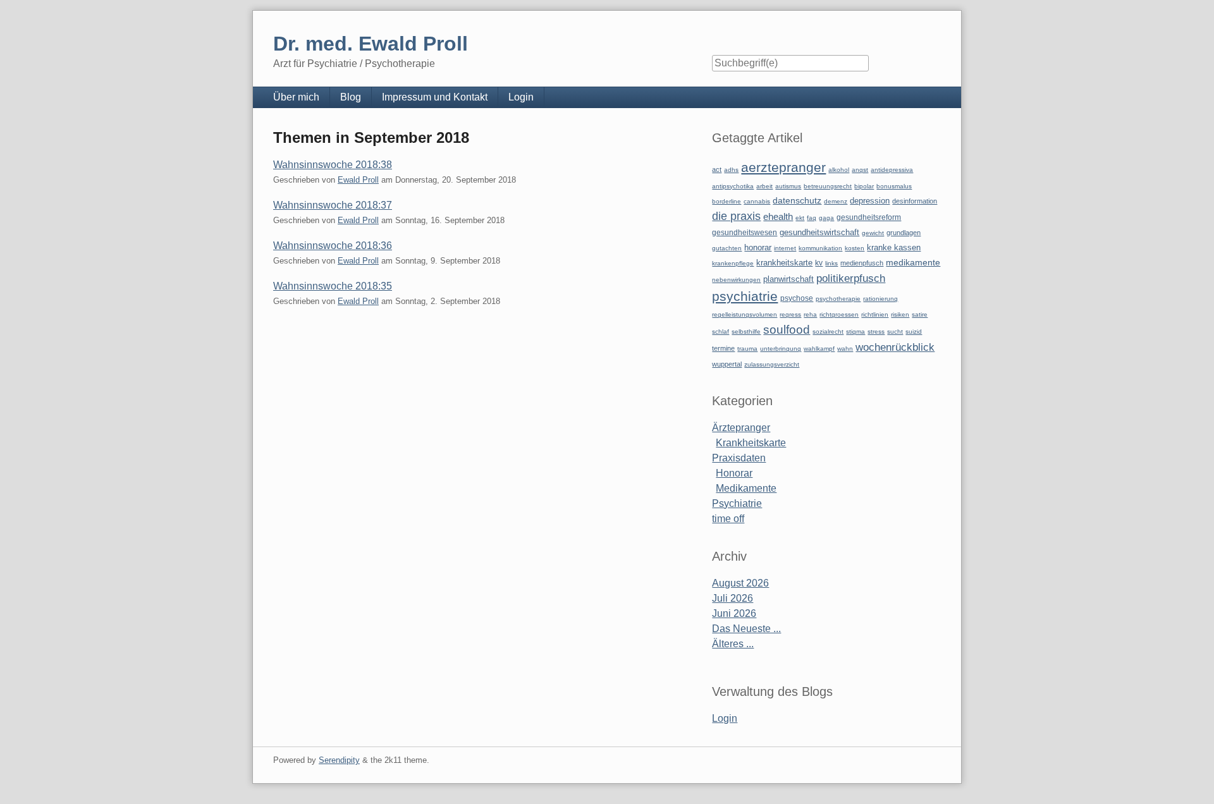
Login (521, 97)
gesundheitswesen (744, 232)
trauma (747, 348)
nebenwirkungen (736, 279)
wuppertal (727, 364)
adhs (731, 169)
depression (870, 200)
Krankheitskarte (751, 442)
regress (790, 314)
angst (860, 169)
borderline (726, 201)
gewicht (873, 232)
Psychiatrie (737, 503)
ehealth (778, 217)
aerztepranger (783, 167)
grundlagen (903, 232)
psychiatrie (745, 296)
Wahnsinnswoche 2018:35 (332, 286)
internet (785, 248)
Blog (350, 97)
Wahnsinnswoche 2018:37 (332, 205)
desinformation (914, 201)
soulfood (786, 329)
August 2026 (740, 583)
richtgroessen (839, 314)
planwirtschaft (788, 279)
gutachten (727, 248)
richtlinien (874, 314)
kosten (854, 248)
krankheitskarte (784, 262)
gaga (826, 217)
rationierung (880, 298)
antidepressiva (892, 169)
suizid (913, 331)
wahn (845, 348)
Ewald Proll (358, 180)
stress (876, 331)
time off (728, 518)
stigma (855, 331)
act (716, 169)
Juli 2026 (732, 598)
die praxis (736, 216)
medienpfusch (861, 263)
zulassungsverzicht (771, 364)
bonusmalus (894, 186)
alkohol (838, 169)
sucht (895, 331)
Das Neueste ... (746, 628)
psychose (796, 298)
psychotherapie (838, 298)
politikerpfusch (850, 278)
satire (920, 314)
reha (810, 314)
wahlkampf (819, 348)
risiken (900, 314)
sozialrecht (827, 331)
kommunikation (820, 248)
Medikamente (746, 488)
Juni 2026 (734, 613)
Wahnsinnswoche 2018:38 (332, 164)
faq (811, 217)
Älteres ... (733, 643)
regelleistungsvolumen (744, 314)
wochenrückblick (895, 347)
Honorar (734, 473)
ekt (799, 217)
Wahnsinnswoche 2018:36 (332, 245)
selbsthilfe (746, 331)
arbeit (764, 186)
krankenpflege (733, 263)
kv (819, 263)
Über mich (296, 97)
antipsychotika (733, 186)
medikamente (913, 262)
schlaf (720, 331)
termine (723, 348)
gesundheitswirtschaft (819, 232)
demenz (835, 201)
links (831, 263)
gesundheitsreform (869, 217)
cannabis (757, 201)
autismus (788, 186)
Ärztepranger (741, 427)
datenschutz (797, 200)
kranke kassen (894, 247)
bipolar (864, 186)
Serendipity (339, 760)
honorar (757, 247)
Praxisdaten (739, 458)
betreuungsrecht (828, 186)
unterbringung (780, 348)
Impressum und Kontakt (434, 97)
